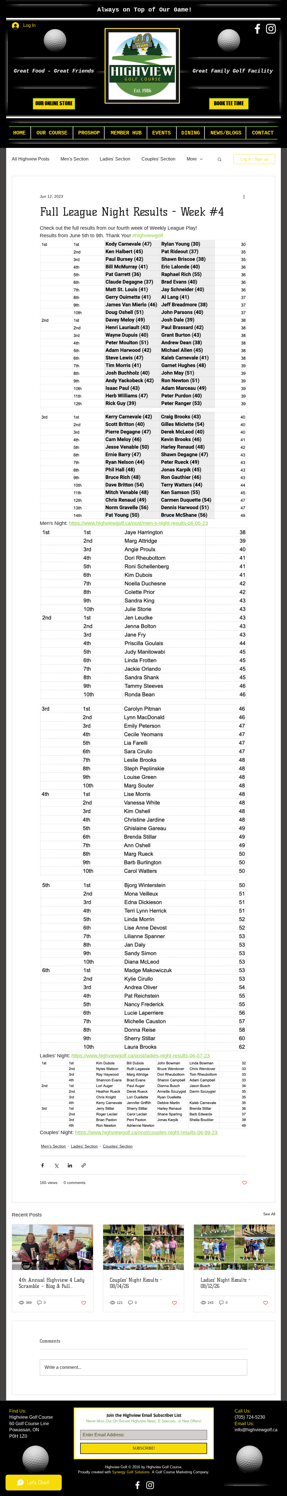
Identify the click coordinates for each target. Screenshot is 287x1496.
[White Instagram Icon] (270, 28)
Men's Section (75, 159)
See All (269, 1214)
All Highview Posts (30, 159)
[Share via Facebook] (42, 1165)
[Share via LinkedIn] (70, 1165)
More (192, 159)
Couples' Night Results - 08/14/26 (136, 1283)
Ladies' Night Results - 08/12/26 (225, 1283)
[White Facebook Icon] (257, 28)
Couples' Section (158, 159)
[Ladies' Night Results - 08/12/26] (234, 1247)
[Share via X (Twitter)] (56, 1165)
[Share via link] (83, 1165)
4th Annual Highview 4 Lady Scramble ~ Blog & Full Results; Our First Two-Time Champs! (51, 1283)
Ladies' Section (115, 159)
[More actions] (243, 196)
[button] (52, 133)
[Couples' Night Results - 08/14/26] (143, 1247)
